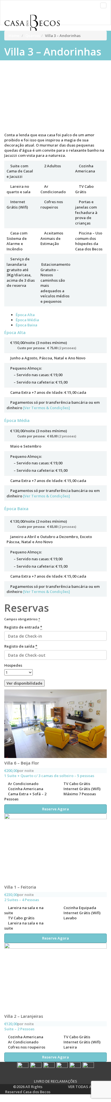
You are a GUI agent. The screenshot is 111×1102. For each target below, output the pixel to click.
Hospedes (13, 665)
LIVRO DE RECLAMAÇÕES (55, 1081)
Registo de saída (20, 646)
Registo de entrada (23, 627)
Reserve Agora (55, 808)
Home (14, 35)
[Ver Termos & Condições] (46, 407)
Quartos (32, 35)
